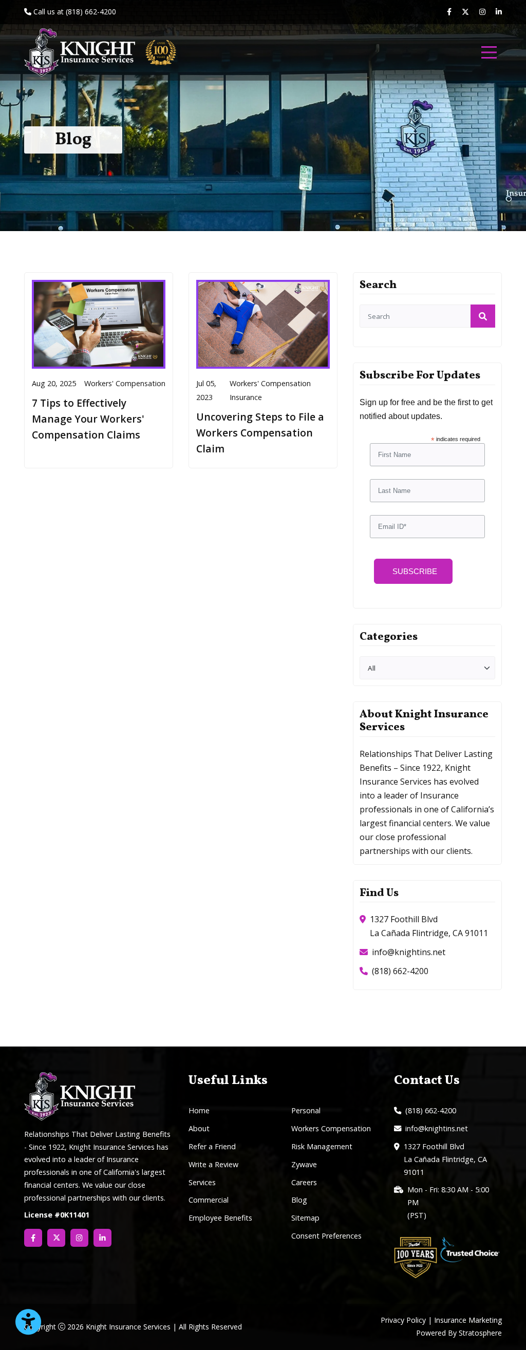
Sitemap (305, 1218)
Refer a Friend (212, 1146)
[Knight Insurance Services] (79, 52)
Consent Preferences (326, 1236)
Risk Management (321, 1146)
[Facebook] (449, 12)
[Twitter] (465, 12)
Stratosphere (480, 1333)
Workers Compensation (331, 1128)
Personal (306, 1110)
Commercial (209, 1200)
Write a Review (213, 1164)
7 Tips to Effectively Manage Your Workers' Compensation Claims (88, 418)
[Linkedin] (499, 12)
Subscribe (414, 571)
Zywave (304, 1164)
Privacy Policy (403, 1320)
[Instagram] (482, 12)
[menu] (489, 52)
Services (202, 1182)
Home (199, 1110)
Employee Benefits (220, 1218)
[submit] (483, 316)
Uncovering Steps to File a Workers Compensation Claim (260, 432)
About (199, 1128)
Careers (304, 1182)
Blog (299, 1200)
